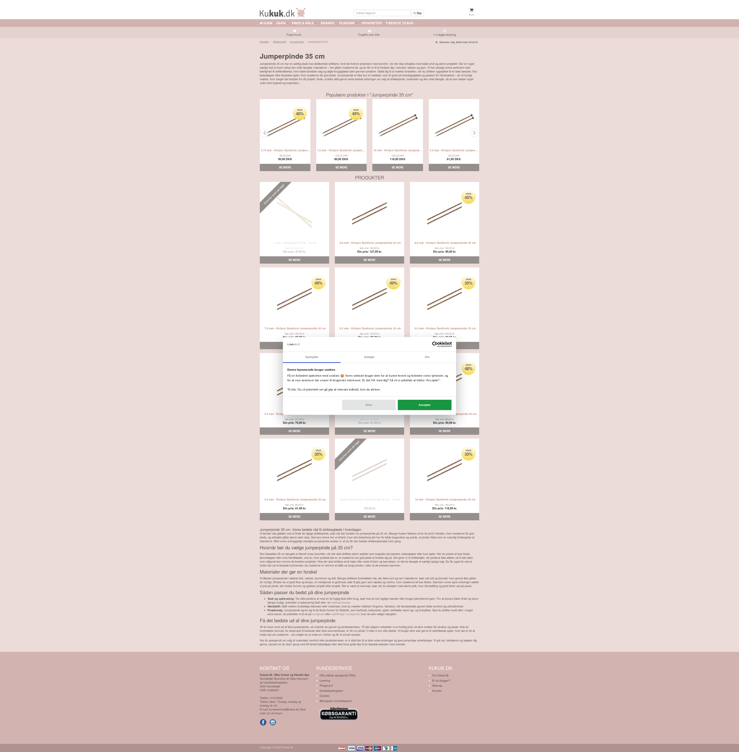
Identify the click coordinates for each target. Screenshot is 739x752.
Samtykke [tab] (312, 357)
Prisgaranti (326, 685)
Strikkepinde (279, 41)
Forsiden (264, 41)
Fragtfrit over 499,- (369, 35)
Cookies (324, 696)
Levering (325, 680)
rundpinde (318, 614)
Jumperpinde (297, 41)
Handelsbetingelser (331, 691)
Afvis (368, 404)
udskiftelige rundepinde (345, 614)
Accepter (425, 404)
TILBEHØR (347, 23)
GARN (281, 23)
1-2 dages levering (444, 35)
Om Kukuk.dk (440, 675)
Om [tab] (427, 357)
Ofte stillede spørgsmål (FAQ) (338, 675)
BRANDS (327, 23)
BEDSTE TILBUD (401, 23)
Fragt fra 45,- (294, 35)
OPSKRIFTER (371, 23)
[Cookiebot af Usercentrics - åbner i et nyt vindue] (435, 344)
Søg (418, 13)
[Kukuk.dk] (283, 12)
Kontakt (436, 691)
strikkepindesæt (340, 602)
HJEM (267, 23)
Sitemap (437, 685)
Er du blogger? (441, 680)
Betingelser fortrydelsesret (336, 701)
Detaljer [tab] (369, 357)
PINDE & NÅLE (303, 23)
